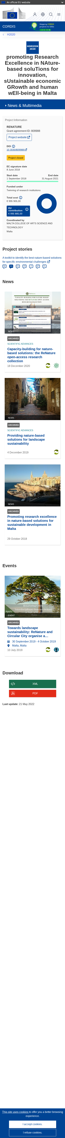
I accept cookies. (32, 1124)
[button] (42, 14)
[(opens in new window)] (14, 13)
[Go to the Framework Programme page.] (32, 47)
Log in (34, 14)
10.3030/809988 (15, 149)
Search (50, 14)
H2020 (11, 34)
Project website (17, 138)
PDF (35, 693)
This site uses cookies (15, 1112)
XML (35, 683)
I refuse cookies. (32, 1132)
